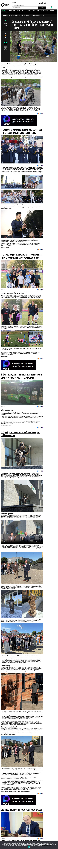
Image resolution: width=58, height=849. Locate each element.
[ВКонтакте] (5, 33)
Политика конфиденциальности (48, 845)
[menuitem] (3, 10)
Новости (8, 15)
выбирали (27, 787)
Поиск (42, 7)
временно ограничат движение (33, 421)
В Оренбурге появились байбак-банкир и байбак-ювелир (20, 433)
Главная (4, 15)
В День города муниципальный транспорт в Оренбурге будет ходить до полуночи (22, 376)
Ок (29, 847)
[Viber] (42, 113)
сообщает (9, 417)
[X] (41, 113)
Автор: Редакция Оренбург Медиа (5, 48)
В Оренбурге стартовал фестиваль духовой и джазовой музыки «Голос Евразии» (21, 131)
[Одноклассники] (5, 35)
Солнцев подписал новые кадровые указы (21, 809)
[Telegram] (6, 37)
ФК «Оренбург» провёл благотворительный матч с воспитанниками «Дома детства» (22, 256)
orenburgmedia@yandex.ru (19, 5)
